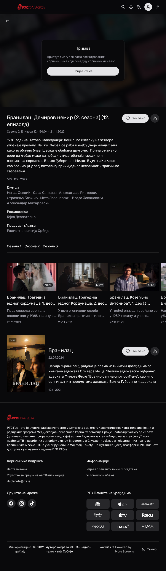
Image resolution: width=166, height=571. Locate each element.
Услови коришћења (100, 475)
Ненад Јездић (18, 193)
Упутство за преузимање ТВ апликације (35, 475)
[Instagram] (21, 503)
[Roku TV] (147, 515)
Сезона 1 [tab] (14, 246)
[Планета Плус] (157, 7)
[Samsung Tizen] (122, 526)
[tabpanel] (83, 290)
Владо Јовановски (87, 198)
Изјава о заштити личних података (111, 469)
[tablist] (83, 248)
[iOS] (122, 504)
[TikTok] (32, 503)
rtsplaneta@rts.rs (18, 481)
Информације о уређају (20, 549)
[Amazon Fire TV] (98, 515)
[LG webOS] (98, 526)
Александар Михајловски (28, 203)
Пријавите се (83, 71)
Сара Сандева (45, 193)
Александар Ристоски (77, 193)
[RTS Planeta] (31, 7)
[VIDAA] (147, 526)
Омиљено (138, 118)
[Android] (98, 504)
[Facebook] (11, 503)
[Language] (139, 7)
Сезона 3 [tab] (50, 246)
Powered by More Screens (124, 549)
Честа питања (17, 469)
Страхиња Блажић (22, 198)
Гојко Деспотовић (21, 217)
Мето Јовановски (54, 198)
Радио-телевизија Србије (28, 231)
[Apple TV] (122, 515)
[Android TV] (147, 504)
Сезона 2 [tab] (32, 246)
